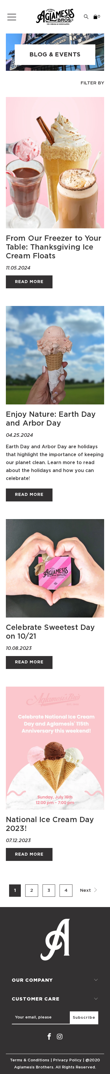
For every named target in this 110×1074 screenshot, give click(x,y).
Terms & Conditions (29, 1060)
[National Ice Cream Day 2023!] (55, 748)
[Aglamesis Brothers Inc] (55, 17)
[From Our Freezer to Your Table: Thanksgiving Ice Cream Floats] (55, 162)
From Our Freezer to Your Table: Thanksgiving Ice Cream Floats (53, 247)
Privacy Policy (67, 1060)
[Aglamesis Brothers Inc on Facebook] (49, 1037)
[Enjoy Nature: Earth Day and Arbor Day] (55, 355)
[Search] (86, 16)
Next (86, 890)
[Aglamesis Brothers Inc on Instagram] (60, 1037)
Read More (29, 282)
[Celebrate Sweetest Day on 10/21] (55, 568)
